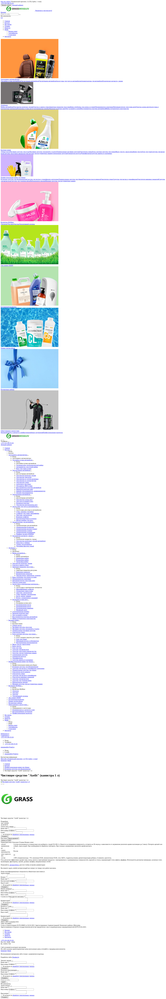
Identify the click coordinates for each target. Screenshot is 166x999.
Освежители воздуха (74, 153)
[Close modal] (13, 889)
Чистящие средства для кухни (20, 152)
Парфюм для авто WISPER (25, 534)
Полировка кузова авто (24, 108)
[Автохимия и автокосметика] (28, 455)
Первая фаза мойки (22, 558)
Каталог (7, 23)
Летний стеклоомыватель (24, 493)
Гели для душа (146, 152)
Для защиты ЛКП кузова (24, 486)
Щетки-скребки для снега (24, 520)
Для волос (4, 224)
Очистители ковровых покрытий (148, 179)
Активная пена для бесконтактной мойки (29, 465)
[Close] (7, 982)
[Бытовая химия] (19, 620)
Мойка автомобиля (7, 107)
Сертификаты (12, 33)
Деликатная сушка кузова (24, 591)
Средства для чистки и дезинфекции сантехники (43, 179)
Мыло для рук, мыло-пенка (124, 152)
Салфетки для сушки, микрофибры (27, 513)
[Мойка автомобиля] (25, 553)
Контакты (8, 36)
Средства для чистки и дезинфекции (125, 179)
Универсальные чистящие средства (68, 152)
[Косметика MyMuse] (22, 686)
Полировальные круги (23, 606)
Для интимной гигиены (27, 224)
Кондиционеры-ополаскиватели (26, 642)
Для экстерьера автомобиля (30, 81)
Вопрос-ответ (12, 31)
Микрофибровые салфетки (25, 589)
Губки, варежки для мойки (25, 512)
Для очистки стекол (22, 482)
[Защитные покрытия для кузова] (34, 567)
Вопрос (4, 877)
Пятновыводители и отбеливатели (27, 641)
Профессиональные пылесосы (53, 432)
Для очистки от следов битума (26, 481)
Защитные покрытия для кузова (59, 107)
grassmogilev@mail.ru (11, 754)
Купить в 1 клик (6, 840)
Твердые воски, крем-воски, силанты (28, 575)
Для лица (10, 224)
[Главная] (18, 438)
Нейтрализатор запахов (37, 181)
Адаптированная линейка (40, 108)
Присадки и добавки (23, 543)
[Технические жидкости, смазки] (33, 536)
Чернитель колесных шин (24, 489)
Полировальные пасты (23, 605)
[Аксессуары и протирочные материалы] (39, 584)
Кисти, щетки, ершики (23, 596)
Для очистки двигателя (23, 477)
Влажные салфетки (22, 517)
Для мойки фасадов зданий (25, 546)
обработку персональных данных (23, 834)
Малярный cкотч (21, 610)
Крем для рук (137, 152)
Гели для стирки (21, 639)
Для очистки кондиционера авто (26, 505)
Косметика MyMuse (7, 222)
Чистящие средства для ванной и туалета (43, 152)
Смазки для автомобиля (24, 544)
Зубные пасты (5, 152)
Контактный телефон (8, 881)
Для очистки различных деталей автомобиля (30, 541)
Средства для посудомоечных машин (40, 153)
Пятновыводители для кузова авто (124, 107)
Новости (7, 28)
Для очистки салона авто (24, 499)
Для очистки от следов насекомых (27, 479)
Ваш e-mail (4, 894)
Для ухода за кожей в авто (24, 501)
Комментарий (5, 900)
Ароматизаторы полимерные (25, 532)
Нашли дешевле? (13, 838)
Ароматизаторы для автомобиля (91, 81)
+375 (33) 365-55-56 (7, 443)
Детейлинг (4, 105)
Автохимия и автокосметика (10, 79)
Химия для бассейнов (8, 348)
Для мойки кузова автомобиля (11, 81)
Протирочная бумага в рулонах (26, 518)
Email (3, 832)
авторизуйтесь (14, 865)
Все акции (8, 24)
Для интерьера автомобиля (47, 81)
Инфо (6, 29)
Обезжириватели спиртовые (104, 107)
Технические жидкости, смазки (112, 81)
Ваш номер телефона (8, 830)
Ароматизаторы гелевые (24, 530)
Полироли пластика (22, 503)
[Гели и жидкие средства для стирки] (36, 634)
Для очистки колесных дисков (23, 107)
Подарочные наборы (7, 389)
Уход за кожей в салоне (73, 108)
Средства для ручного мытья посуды (16, 153)
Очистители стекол (86, 152)
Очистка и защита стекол (41, 107)
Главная (7, 21)
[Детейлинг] (16, 548)
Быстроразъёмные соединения (33, 432)
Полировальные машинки (24, 608)
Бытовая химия (6, 150)
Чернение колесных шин (57, 108)
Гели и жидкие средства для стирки (103, 152)
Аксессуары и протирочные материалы (25, 584)
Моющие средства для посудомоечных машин (60, 181)
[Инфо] (9, 720)
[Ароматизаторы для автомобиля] (34, 522)
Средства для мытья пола (20, 649)
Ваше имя (4, 828)
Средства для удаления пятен (20, 181)
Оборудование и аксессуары (10, 431)
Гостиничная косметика (8, 307)
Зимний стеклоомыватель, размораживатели (30, 491)
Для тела (16, 224)
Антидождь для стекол (23, 484)
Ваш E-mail (4, 883)
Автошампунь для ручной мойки (27, 467)
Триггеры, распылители (24, 515)
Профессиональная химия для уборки (13, 177)
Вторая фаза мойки (22, 560)
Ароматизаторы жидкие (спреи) (26, 529)
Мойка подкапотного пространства (117, 108)
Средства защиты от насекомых (101, 153)
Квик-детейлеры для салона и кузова (82, 107)
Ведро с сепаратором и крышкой (27, 598)
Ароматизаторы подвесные (25, 527)
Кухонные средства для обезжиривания (14, 179)
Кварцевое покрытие (23, 572)
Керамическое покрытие (24, 574)
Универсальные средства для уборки (71, 179)
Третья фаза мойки (22, 561)
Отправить (5, 836)
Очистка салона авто (142, 107)
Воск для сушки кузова (23, 468)
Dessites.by (15, 957)
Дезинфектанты (86, 153)
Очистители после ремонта (92, 179)
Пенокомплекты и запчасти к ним (12, 432)
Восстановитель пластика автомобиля (93, 108)
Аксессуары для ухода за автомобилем (68, 81)
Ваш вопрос (5, 993)
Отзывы (7, 26)
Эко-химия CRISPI (7, 265)
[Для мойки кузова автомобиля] (33, 460)
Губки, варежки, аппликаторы (26, 594)
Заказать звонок (6, 5)
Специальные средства (59, 153)
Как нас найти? (6, 1)
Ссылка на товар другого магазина (13, 896)
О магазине (12, 35)
